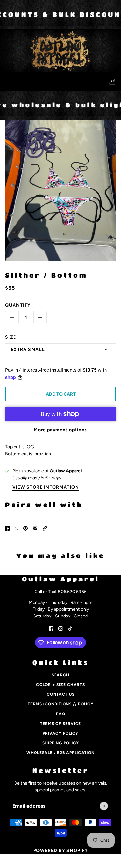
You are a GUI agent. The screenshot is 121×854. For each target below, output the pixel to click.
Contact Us (61, 694)
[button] (45, 528)
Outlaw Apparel (66, 471)
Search (60, 675)
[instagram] (61, 628)
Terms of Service (60, 723)
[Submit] (104, 806)
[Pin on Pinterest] (25, 528)
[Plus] (40, 317)
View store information (45, 487)
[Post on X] (16, 528)
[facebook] (51, 628)
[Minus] (12, 317)
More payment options (60, 430)
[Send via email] (35, 528)
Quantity (18, 305)
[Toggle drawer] (8, 82)
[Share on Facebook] (7, 528)
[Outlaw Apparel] (60, 80)
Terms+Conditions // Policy (61, 704)
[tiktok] (70, 628)
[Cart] (112, 81)
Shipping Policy (60, 743)
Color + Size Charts (60, 684)
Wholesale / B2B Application (60, 752)
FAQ (60, 714)
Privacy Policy (60, 733)
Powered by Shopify (60, 850)
